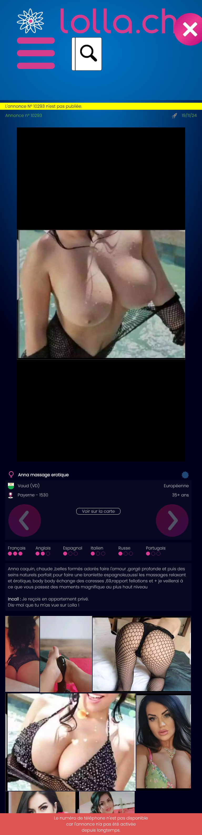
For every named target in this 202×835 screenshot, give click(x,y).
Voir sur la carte (98, 511)
